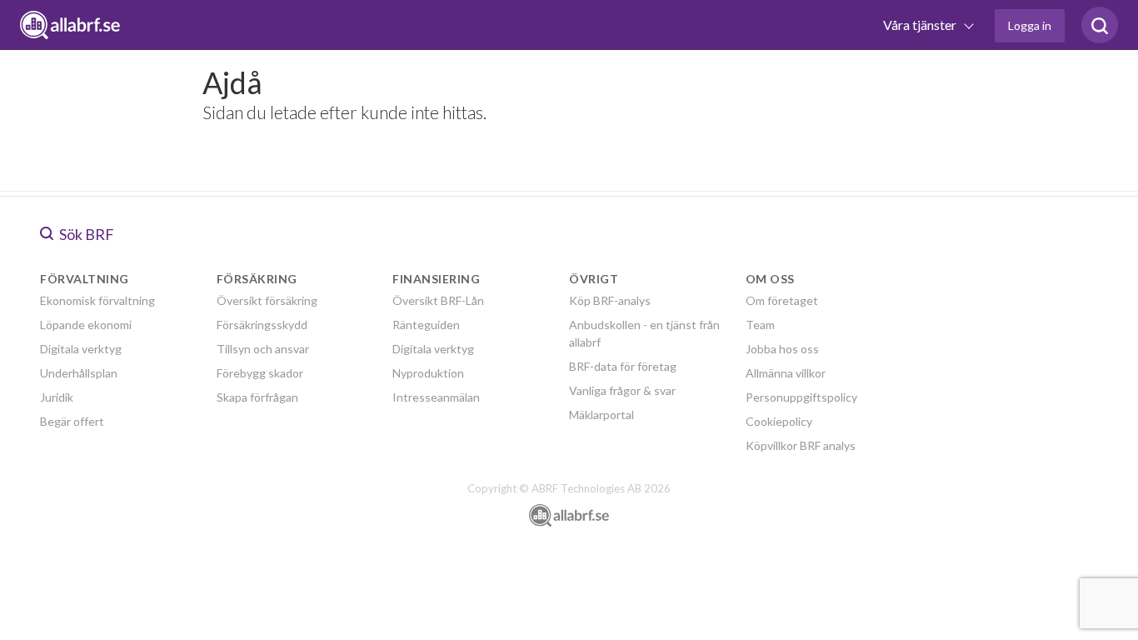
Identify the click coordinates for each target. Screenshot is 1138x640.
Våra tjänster (921, 24)
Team (760, 325)
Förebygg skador (260, 373)
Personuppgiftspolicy (801, 397)
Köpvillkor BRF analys (801, 445)
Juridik (56, 397)
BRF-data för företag (622, 366)
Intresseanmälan (436, 397)
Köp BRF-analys (610, 300)
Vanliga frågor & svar (622, 390)
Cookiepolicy (779, 421)
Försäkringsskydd (262, 325)
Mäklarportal (601, 415)
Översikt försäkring (267, 300)
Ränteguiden (426, 325)
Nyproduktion (428, 373)
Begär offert (72, 421)
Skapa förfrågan (257, 397)
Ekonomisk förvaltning (97, 300)
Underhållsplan (78, 373)
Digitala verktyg (81, 349)
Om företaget (782, 300)
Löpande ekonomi (86, 325)
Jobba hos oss (782, 349)
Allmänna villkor (786, 373)
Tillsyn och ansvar (263, 349)
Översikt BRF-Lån (438, 300)
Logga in (1029, 25)
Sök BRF (85, 234)
